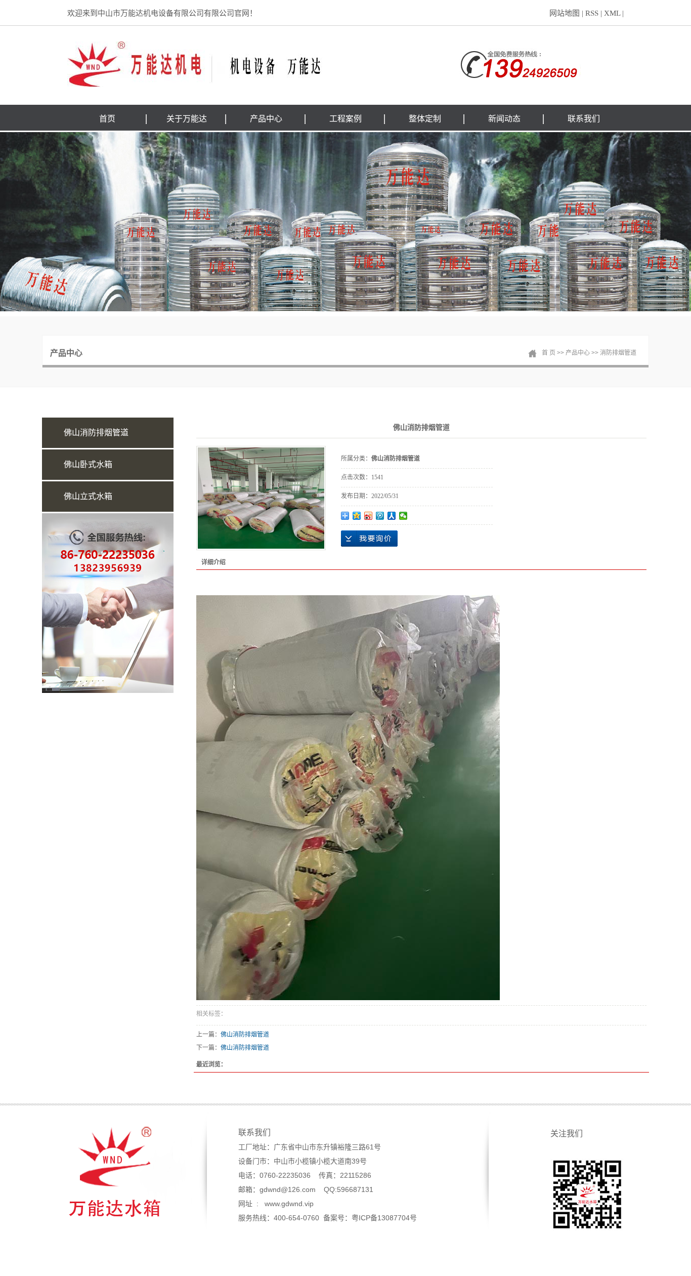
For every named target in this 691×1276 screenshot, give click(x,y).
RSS (591, 13)
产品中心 (266, 118)
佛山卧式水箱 (88, 464)
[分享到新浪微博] (368, 516)
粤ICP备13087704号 (384, 1218)
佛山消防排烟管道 (96, 432)
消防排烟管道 (618, 352)
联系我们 (584, 118)
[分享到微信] (403, 516)
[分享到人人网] (391, 516)
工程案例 (345, 118)
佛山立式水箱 (88, 496)
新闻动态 (504, 118)
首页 (107, 118)
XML (612, 13)
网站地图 (564, 13)
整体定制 (425, 118)
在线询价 (369, 538)
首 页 (548, 352)
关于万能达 (186, 118)
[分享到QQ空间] (357, 516)
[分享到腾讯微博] (380, 516)
